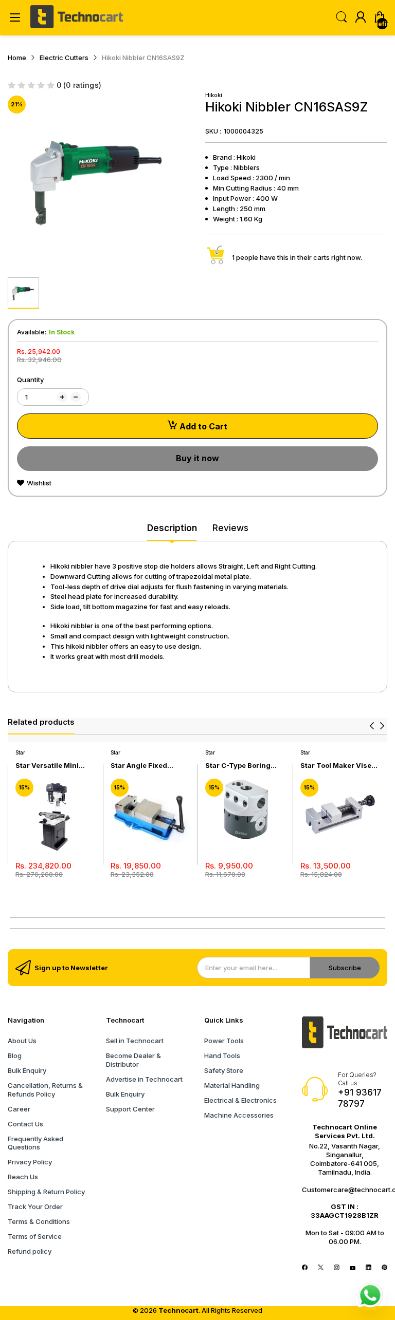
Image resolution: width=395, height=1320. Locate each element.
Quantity (30, 379)
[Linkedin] (368, 1268)
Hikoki (213, 95)
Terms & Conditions (39, 1221)
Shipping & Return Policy (46, 1191)
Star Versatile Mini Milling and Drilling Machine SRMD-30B (50, 765)
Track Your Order (35, 1206)
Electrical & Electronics (240, 1100)
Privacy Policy (30, 1162)
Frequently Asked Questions (35, 1143)
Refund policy (29, 1251)
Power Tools (224, 1040)
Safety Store (223, 1070)
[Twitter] (321, 1268)
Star (20, 752)
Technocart (178, 1310)
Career (19, 1109)
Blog (15, 1055)
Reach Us (23, 1177)
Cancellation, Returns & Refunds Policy (45, 1089)
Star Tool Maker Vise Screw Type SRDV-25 (336, 765)
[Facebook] (305, 1268)
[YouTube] (352, 1268)
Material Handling (232, 1085)
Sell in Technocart (135, 1040)
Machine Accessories (239, 1115)
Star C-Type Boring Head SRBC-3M (238, 765)
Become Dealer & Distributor (133, 1059)
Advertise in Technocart (144, 1079)
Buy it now (197, 458)
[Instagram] (336, 1268)
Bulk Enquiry (27, 1070)
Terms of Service (35, 1236)
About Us (22, 1040)
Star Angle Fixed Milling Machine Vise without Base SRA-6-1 (148, 765)
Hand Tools (222, 1055)
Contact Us (25, 1124)
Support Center (130, 1109)
